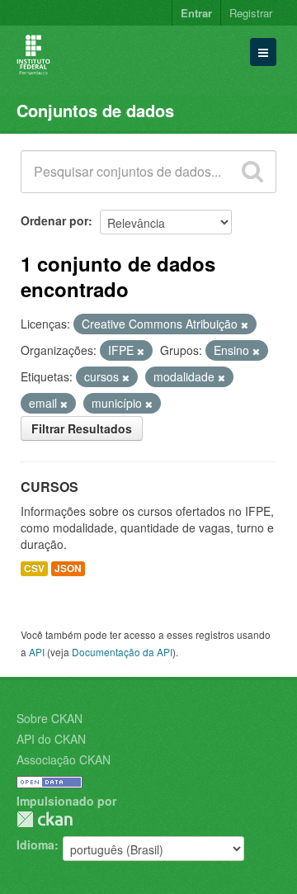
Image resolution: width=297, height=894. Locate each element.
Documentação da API (122, 652)
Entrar (196, 13)
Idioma (35, 844)
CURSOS (49, 486)
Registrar (250, 13)
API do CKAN (51, 739)
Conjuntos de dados (95, 110)
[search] (252, 171)
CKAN (44, 819)
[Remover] (244, 324)
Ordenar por (54, 220)
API (37, 652)
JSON (68, 568)
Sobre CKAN (49, 718)
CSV (34, 568)
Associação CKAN (63, 759)
